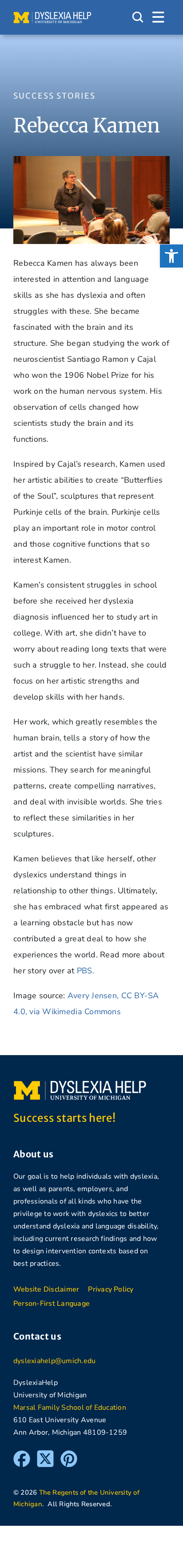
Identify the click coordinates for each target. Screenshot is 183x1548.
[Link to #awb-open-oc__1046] (137, 17)
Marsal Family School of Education (69, 1407)
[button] (171, 256)
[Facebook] (21, 1454)
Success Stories (54, 96)
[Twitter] (45, 1454)
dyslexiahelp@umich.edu (54, 1361)
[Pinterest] (68, 1454)
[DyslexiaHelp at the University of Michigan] (52, 15)
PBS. (85, 970)
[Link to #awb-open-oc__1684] (158, 17)
